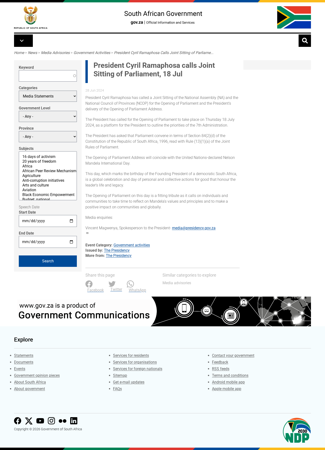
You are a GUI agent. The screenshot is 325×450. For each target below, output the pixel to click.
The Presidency (117, 250)
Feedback (220, 362)
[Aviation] (48, 190)
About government (29, 388)
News (32, 52)
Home (19, 52)
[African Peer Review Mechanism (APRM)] (48, 171)
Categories (28, 88)
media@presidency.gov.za (194, 228)
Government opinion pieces (37, 375)
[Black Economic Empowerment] (48, 194)
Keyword (26, 67)
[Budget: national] (48, 199)
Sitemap (120, 375)
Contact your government (233, 355)
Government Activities (92, 52)
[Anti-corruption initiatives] (48, 180)
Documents (23, 362)
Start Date (27, 212)
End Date (26, 233)
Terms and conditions (230, 375)
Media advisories (176, 283)
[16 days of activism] (48, 156)
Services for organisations (135, 362)
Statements (23, 355)
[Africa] (48, 166)
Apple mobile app (226, 388)
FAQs (117, 388)
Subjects (26, 148)
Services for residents (131, 355)
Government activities (131, 245)
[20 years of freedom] (48, 161)
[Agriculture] (48, 175)
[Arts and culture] (48, 185)
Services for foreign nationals (137, 369)
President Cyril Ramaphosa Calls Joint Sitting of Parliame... (163, 52)
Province (26, 128)
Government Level (34, 108)
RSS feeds (220, 369)
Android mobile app (228, 382)
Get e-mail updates (128, 382)
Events (19, 369)
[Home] (30, 17)
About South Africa (30, 382)
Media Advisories (55, 52)
